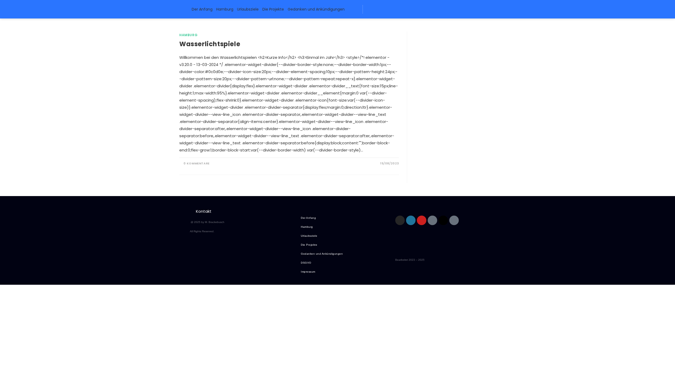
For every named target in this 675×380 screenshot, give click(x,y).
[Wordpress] (380, 9)
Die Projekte (273, 9)
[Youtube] (421, 220)
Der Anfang (202, 9)
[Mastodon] (390, 9)
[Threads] (400, 9)
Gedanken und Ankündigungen (316, 9)
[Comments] (409, 9)
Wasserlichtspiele (209, 44)
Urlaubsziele (248, 9)
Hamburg (224, 9)
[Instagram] (400, 220)
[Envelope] (370, 9)
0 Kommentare (197, 163)
